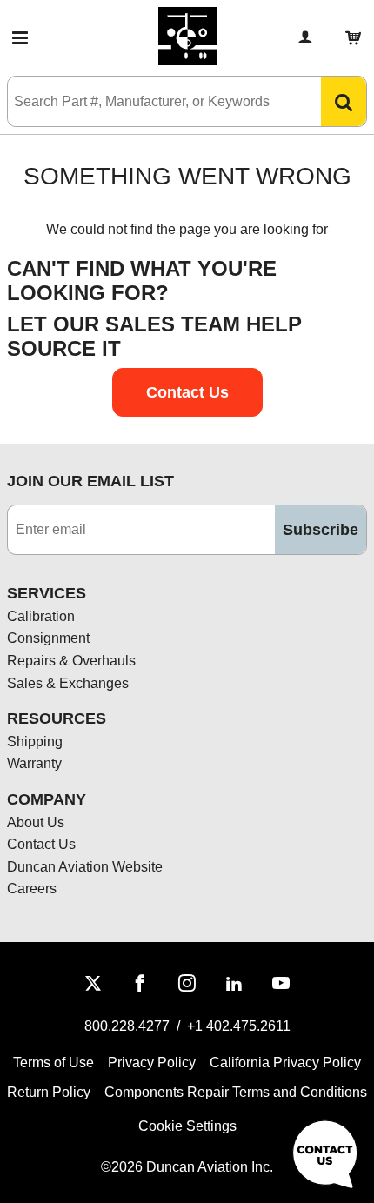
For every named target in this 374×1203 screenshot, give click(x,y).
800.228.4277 (127, 1026)
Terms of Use (53, 1062)
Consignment (48, 638)
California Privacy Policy (285, 1062)
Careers (32, 888)
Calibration (41, 616)
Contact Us (41, 844)
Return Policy (48, 1092)
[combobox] (147, 101)
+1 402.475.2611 (239, 1026)
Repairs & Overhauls (71, 660)
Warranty (34, 763)
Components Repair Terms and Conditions (235, 1092)
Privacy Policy (152, 1062)
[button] (20, 38)
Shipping (35, 741)
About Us (35, 822)
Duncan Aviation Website (85, 866)
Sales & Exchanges (68, 683)
